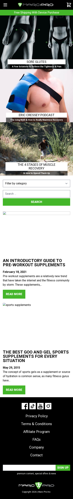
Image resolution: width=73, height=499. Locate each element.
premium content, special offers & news (36, 473)
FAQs (36, 439)
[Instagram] (48, 406)
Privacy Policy (37, 416)
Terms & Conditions (36, 424)
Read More (14, 294)
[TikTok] (32, 406)
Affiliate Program (36, 432)
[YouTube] (40, 406)
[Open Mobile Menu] (5, 4)
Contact (36, 455)
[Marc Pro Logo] (35, 5)
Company (36, 447)
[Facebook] (25, 406)
